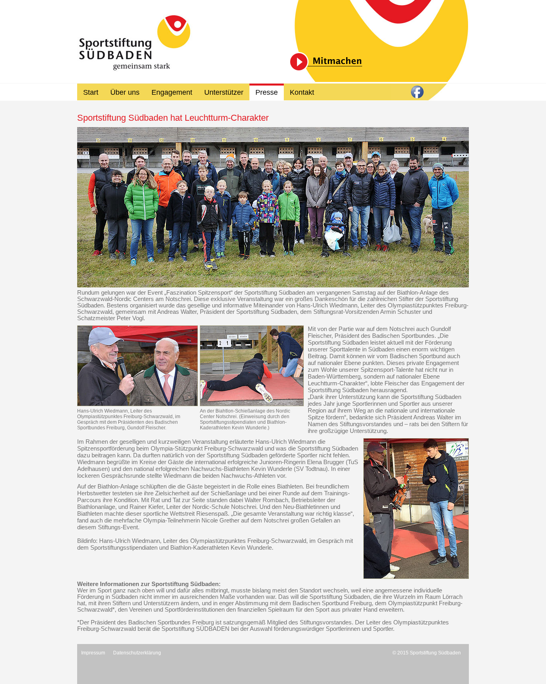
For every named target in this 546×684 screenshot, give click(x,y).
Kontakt (302, 92)
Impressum (93, 653)
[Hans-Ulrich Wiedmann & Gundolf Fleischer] (137, 365)
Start (90, 92)
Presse (266, 92)
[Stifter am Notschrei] (273, 207)
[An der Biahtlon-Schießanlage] (252, 365)
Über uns (124, 92)
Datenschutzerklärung (137, 653)
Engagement (171, 92)
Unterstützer (223, 92)
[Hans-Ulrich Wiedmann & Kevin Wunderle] (416, 508)
